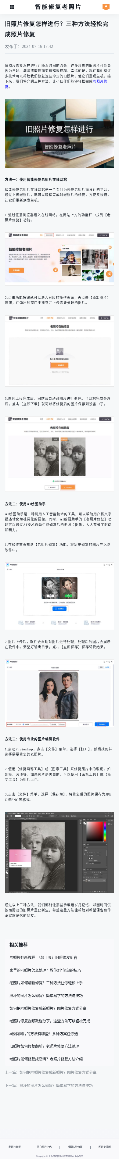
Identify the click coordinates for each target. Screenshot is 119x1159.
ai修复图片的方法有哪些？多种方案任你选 (43, 1034)
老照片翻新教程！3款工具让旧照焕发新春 (43, 958)
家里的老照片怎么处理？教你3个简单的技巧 (45, 970)
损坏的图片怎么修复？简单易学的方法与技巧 (46, 996)
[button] (12, 7)
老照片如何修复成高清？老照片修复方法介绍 (46, 1059)
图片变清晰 (105, 1147)
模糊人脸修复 (75, 1147)
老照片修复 (15, 1147)
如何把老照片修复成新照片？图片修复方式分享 (47, 1009)
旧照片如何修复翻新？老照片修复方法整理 (44, 1046)
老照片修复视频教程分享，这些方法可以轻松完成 (49, 1021)
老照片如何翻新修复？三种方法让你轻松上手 (46, 983)
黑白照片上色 (44, 1147)
